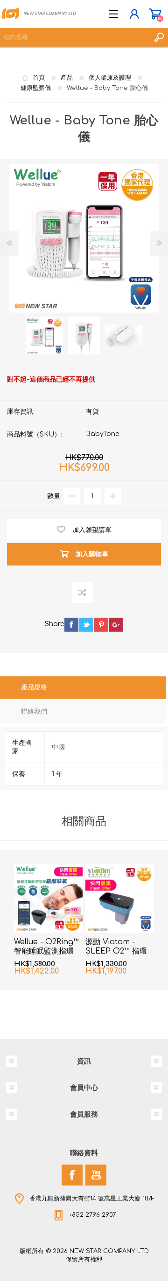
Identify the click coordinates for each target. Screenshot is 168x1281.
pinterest (101, 625)
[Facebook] (72, 1175)
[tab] (83, 688)
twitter (86, 625)
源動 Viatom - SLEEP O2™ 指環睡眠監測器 (116, 952)
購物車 (155, 14)
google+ (116, 625)
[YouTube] (95, 1175)
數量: (54, 495)
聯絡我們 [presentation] (34, 711)
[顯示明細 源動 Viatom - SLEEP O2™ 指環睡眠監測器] (119, 898)
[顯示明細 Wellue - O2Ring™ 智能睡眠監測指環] (48, 898)
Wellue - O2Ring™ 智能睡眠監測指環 (46, 947)
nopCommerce (103, 1261)
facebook (71, 625)
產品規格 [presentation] (34, 687)
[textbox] (74, 37)
